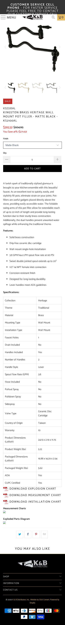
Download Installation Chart (35, 502)
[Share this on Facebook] (27, 534)
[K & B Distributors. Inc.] (32, 17)
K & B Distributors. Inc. (21, 599)
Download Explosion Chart (32, 488)
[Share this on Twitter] (19, 534)
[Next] (59, 46)
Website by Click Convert (39, 599)
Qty (5, 153)
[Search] (53, 17)
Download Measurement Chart (35, 495)
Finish (5, 138)
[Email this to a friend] (44, 534)
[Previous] (5, 46)
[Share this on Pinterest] (36, 534)
